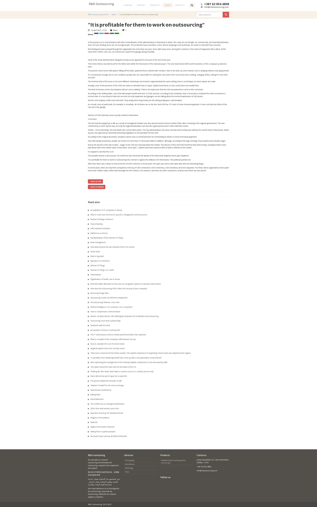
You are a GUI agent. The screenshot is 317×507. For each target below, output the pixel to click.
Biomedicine (130, 464)
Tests (127, 472)
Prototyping (129, 460)
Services (141, 5)
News (167, 5)
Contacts (180, 5)
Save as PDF (95, 181)
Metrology (129, 468)
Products (155, 5)
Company (127, 5)
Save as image (97, 187)
